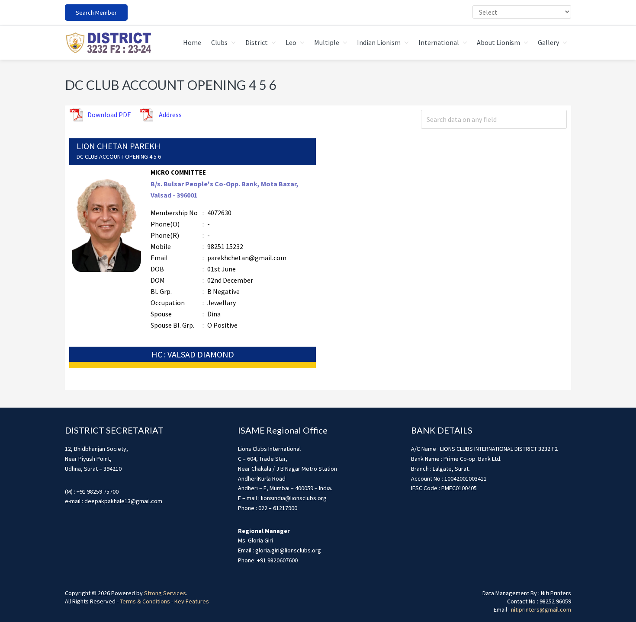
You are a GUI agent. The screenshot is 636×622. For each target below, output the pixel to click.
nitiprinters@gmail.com (541, 609)
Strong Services (165, 593)
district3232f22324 (108, 43)
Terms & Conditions (145, 601)
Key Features (191, 601)
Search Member (96, 12)
